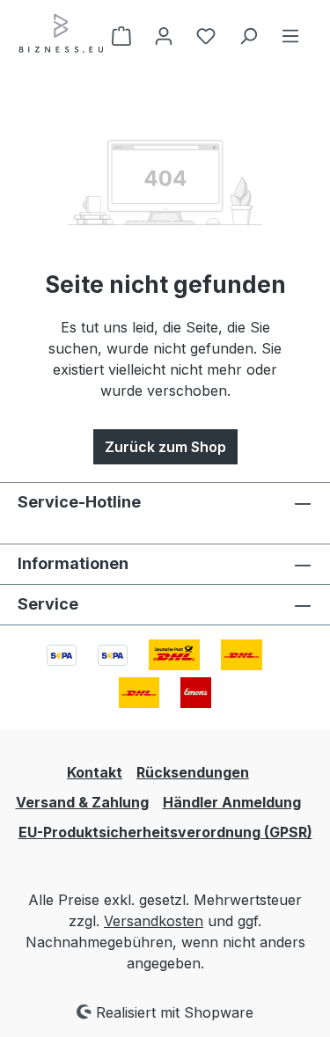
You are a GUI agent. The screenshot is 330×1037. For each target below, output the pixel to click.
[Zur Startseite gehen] (62, 33)
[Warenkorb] (121, 35)
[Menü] (290, 35)
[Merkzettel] (206, 35)
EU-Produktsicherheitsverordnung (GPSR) (165, 832)
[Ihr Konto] (164, 35)
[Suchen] (248, 35)
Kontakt (94, 772)
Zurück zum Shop (165, 447)
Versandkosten (153, 921)
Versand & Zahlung (82, 802)
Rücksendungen (192, 772)
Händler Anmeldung (232, 802)
